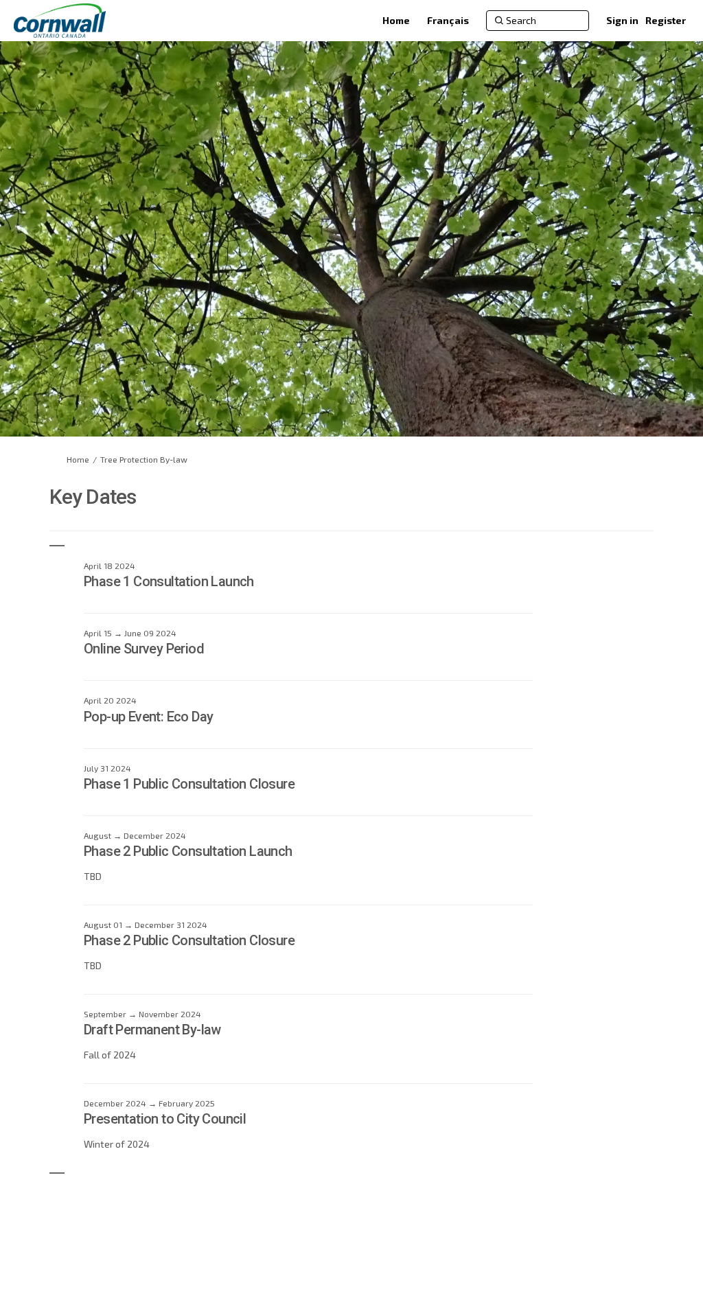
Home (78, 459)
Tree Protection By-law (143, 459)
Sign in (622, 20)
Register (665, 20)
